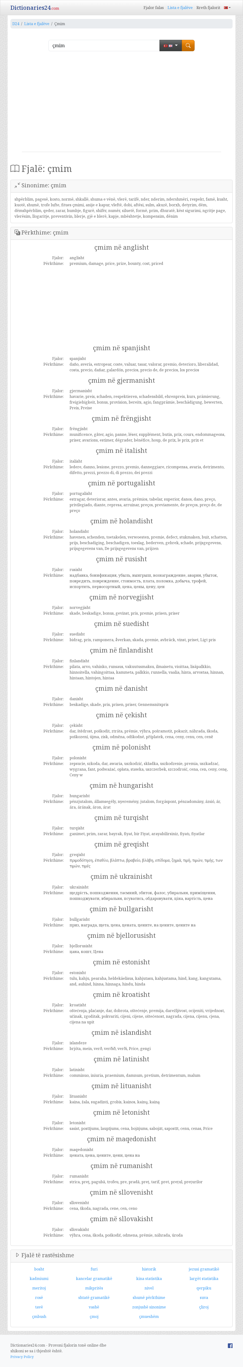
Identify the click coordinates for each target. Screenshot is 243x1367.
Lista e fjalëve (180, 7)
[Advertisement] (121, 103)
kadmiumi (39, 1278)
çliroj (204, 1307)
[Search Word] (188, 45)
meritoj (39, 1288)
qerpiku (203, 1288)
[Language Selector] (227, 7)
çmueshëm (149, 1316)
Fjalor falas (154, 7)
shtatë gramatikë (94, 1297)
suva (204, 1297)
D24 (15, 23)
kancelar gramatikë (94, 1278)
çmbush (39, 1316)
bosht (39, 1269)
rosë (39, 1297)
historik (149, 1269)
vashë (94, 1307)
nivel (149, 1288)
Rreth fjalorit (208, 7)
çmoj (94, 1316)
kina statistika (149, 1278)
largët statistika (204, 1278)
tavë (39, 1307)
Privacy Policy (22, 1356)
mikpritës (94, 1288)
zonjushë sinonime (149, 1307)
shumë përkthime (149, 1297)
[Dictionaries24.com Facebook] (230, 1345)
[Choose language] (170, 45)
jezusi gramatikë (204, 1269)
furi (94, 1269)
